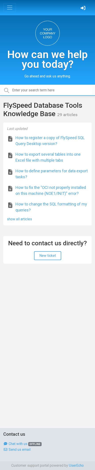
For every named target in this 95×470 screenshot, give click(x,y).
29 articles (67, 114)
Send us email (19, 449)
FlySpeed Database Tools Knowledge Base (42, 109)
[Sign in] (83, 8)
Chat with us (24, 444)
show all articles (19, 219)
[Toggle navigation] (10, 7)
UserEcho (76, 465)
